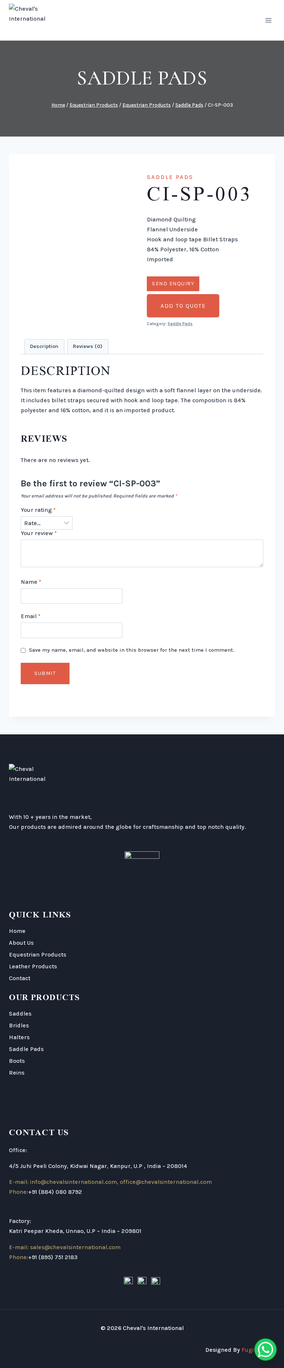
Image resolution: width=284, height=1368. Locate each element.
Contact (19, 978)
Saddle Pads (142, 78)
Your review (39, 533)
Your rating (38, 509)
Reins (16, 1072)
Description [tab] (44, 346)
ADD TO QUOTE (183, 305)
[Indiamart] (156, 1281)
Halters (19, 1037)
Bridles (19, 1025)
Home (17, 930)
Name (31, 581)
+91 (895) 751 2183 (53, 1257)
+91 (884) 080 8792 (55, 1191)
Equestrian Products (37, 954)
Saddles (20, 1013)
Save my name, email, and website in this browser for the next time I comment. (131, 650)
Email (31, 616)
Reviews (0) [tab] (87, 346)
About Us (21, 942)
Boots (17, 1060)
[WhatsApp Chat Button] (265, 1349)
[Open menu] (268, 20)
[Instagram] (142, 1281)
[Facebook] (128, 1281)
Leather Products (33, 966)
